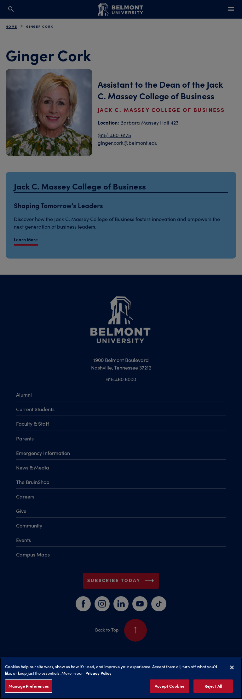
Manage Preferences (29, 686)
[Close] (232, 667)
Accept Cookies (170, 686)
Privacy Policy (98, 673)
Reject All (213, 686)
